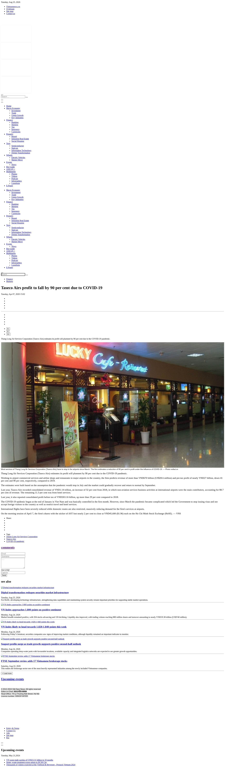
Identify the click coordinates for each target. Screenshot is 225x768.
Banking (14, 122)
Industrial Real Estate (20, 139)
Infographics (16, 181)
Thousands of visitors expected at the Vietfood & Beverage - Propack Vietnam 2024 (40, 765)
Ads (8, 733)
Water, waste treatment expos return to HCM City (26, 762)
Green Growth (17, 115)
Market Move (17, 160)
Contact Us (10, 731)
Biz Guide (10, 167)
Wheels (9, 155)
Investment (15, 111)
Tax (13, 127)
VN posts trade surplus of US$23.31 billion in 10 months (29, 760)
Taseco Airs (11, 539)
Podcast (14, 179)
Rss (7, 738)
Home (8, 106)
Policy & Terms (12, 728)
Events (9, 162)
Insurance (15, 129)
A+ (8, 334)
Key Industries (17, 118)
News (13, 164)
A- (8, 329)
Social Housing (17, 141)
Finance (9, 120)
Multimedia (11, 171)
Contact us (10, 14)
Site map (9, 11)
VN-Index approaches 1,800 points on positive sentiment (31, 609)
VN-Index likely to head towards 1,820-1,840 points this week (34, 626)
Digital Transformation (20, 153)
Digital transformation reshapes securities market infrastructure (35, 592)
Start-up (14, 148)
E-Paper (9, 186)
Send (4, 575)
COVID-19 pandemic (15, 541)
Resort (14, 136)
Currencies (15, 132)
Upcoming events (12, 679)
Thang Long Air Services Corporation (22, 537)
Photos (14, 174)
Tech (8, 143)
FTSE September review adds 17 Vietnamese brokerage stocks (34, 661)
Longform (15, 183)
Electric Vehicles (18, 157)
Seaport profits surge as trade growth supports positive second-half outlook (41, 644)
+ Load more (7, 673)
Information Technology (21, 150)
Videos (14, 176)
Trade (13, 113)
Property (9, 134)
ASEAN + (10, 169)
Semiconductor (17, 146)
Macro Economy (13, 108)
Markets (14, 125)
